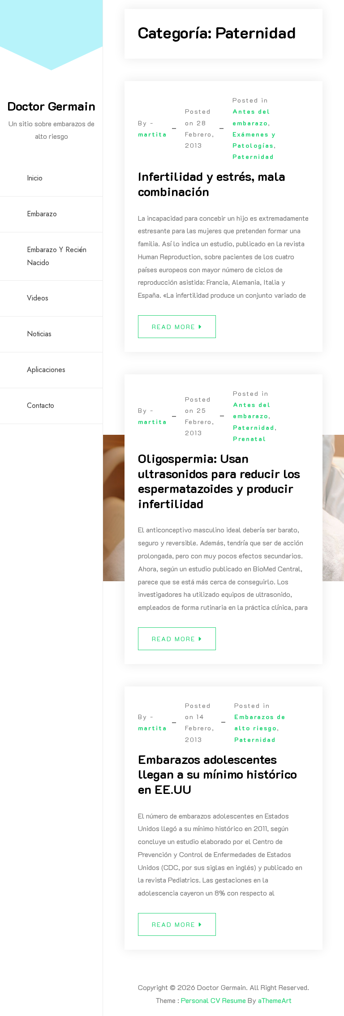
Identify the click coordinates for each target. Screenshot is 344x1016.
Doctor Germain (51, 106)
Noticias (39, 334)
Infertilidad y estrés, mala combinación (211, 183)
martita (152, 134)
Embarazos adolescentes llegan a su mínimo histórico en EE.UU (217, 774)
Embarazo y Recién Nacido (56, 256)
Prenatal (250, 438)
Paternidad (253, 156)
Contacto (40, 405)
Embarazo (42, 214)
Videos (37, 298)
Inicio (35, 178)
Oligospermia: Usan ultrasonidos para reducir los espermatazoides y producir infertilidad (219, 480)
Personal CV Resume (213, 1000)
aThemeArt (275, 1000)
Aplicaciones (46, 369)
